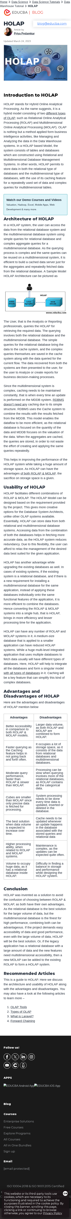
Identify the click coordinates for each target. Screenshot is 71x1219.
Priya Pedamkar (24, 33)
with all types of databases (22, 673)
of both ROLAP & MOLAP (38, 473)
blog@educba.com (52, 24)
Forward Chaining (23, 1021)
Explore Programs (17, 1133)
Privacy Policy (52, 1213)
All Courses (12, 1139)
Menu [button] (61, 13)
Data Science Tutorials (46, 2)
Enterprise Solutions (19, 1121)
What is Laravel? (22, 1016)
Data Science (20, 2)
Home (3, 2)
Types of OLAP (21, 1011)
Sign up (9, 1151)
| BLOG (36, 12)
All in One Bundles (17, 1145)
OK (66, 1193)
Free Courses (13, 1127)
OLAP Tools (19, 1007)
